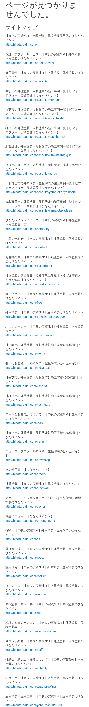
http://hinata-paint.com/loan (24, 423)
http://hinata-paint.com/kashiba (26, 386)
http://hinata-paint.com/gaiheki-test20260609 (36, 316)
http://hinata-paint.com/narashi (26, 441)
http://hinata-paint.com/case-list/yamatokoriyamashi (40, 192)
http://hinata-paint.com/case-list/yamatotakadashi (38, 210)
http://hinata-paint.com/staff (24, 649)
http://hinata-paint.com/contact (26, 247)
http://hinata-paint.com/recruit (25, 576)
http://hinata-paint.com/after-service (29, 63)
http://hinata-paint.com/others (25, 474)
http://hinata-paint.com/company (27, 228)
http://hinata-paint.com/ (21, 44)
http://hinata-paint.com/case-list (26, 81)
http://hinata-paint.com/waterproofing (30, 686)
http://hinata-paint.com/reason (25, 557)
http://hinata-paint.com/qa (22, 539)
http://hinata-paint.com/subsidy (26, 668)
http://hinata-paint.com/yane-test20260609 (34, 705)
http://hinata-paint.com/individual (27, 367)
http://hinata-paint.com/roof (23, 612)
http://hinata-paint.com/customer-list (29, 265)
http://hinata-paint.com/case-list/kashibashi (34, 118)
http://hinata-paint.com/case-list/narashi (32, 173)
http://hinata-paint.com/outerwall (27, 488)
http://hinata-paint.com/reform (25, 594)
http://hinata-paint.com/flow (23, 302)
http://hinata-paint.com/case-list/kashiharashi (35, 136)
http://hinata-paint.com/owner (25, 506)
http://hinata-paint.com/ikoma (25, 353)
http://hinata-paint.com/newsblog (27, 460)
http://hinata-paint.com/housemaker (29, 335)
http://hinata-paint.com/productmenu (30, 520)
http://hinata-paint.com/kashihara (27, 404)
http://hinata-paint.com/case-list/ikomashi (33, 99)
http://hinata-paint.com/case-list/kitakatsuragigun (38, 155)
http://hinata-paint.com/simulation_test (31, 631)
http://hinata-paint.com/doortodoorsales (32, 284)
